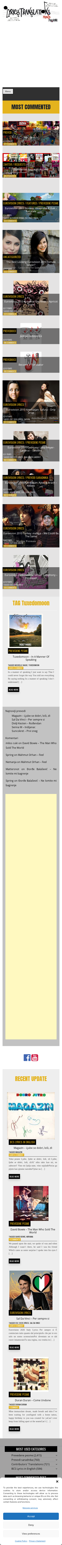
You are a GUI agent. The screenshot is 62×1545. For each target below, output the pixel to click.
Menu (8, 91)
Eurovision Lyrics (13, 203)
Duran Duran (21, 1404)
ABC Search (31, 137)
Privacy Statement (37, 1541)
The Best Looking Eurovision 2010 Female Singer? (31, 263)
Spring (10, 755)
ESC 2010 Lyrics (16, 311)
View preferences (31, 1533)
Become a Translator (31, 364)
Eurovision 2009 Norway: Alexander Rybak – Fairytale (31, 209)
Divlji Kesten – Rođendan (26, 723)
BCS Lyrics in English (22, 1142)
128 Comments (10, 587)
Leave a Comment (16, 668)
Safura (27, 419)
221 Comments (10, 314)
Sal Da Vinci (35, 1323)
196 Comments (10, 342)
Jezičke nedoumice (31, 336)
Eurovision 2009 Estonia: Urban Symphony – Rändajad (31, 576)
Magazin (18, 1152)
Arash (12, 492)
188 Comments (10, 371)
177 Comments (10, 422)
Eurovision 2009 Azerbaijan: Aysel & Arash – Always (31, 484)
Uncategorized (12, 257)
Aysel (18, 492)
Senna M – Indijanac (23, 727)
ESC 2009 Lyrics (31, 218)
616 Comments (10, 176)
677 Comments (10, 144)
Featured (31, 203)
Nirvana (29, 1236)
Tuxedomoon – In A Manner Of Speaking (31, 658)
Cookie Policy (21, 1541)
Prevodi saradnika (37, 478)
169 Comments (10, 460)
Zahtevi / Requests (14, 164)
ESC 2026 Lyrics (22, 1323)
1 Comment (14, 1407)
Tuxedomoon (33, 665)
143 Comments (10, 546)
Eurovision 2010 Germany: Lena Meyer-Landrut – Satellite (31, 449)
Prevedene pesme (49, 203)
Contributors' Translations (27, 1464)
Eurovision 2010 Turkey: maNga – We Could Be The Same (31, 535)
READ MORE (13, 689)
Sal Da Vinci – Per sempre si (28, 719)
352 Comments (10, 220)
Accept (31, 1516)
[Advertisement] (31, 55)
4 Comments (15, 1239)
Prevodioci (9, 331)
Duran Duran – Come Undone (33, 1400)
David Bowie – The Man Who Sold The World (32, 1231)
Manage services (30, 1508)
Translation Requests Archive (31, 169)
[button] (57, 1481)
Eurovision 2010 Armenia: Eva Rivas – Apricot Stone (31, 303)
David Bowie (20, 1236)
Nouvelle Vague (21, 665)
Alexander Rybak (17, 218)
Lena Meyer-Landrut (32, 457)
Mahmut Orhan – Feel (31, 755)
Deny (31, 1525)
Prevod (7, 132)
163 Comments (10, 495)
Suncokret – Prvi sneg (25, 731)
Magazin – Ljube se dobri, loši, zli (31, 715)
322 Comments (10, 271)
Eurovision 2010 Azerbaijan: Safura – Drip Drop (30, 411)
